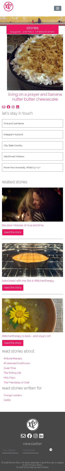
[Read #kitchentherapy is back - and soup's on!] (32, 315)
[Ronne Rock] (8, 6)
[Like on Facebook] (8, 107)
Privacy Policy (35, 465)
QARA (7, 400)
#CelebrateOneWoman (17, 363)
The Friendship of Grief (16, 382)
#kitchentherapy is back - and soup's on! (26, 336)
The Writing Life (12, 372)
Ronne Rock (14, 462)
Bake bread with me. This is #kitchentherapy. (28, 280)
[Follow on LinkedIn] (17, 107)
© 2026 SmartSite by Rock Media (32, 467)
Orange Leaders (13, 395)
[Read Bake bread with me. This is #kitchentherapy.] (32, 259)
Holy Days (9, 377)
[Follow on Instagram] (13, 107)
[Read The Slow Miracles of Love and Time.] (32, 204)
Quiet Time (10, 368)
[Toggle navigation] (57, 8)
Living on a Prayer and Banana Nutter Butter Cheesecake (35, 97)
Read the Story (12, 232)
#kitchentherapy (13, 358)
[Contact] (3, 107)
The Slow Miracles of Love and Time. (23, 225)
